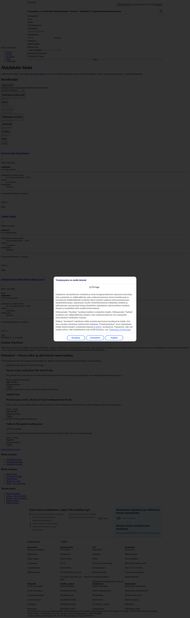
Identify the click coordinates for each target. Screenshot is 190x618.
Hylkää (114, 338)
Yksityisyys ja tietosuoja (120, 330)
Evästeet (98, 327)
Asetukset (95, 338)
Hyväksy (76, 338)
